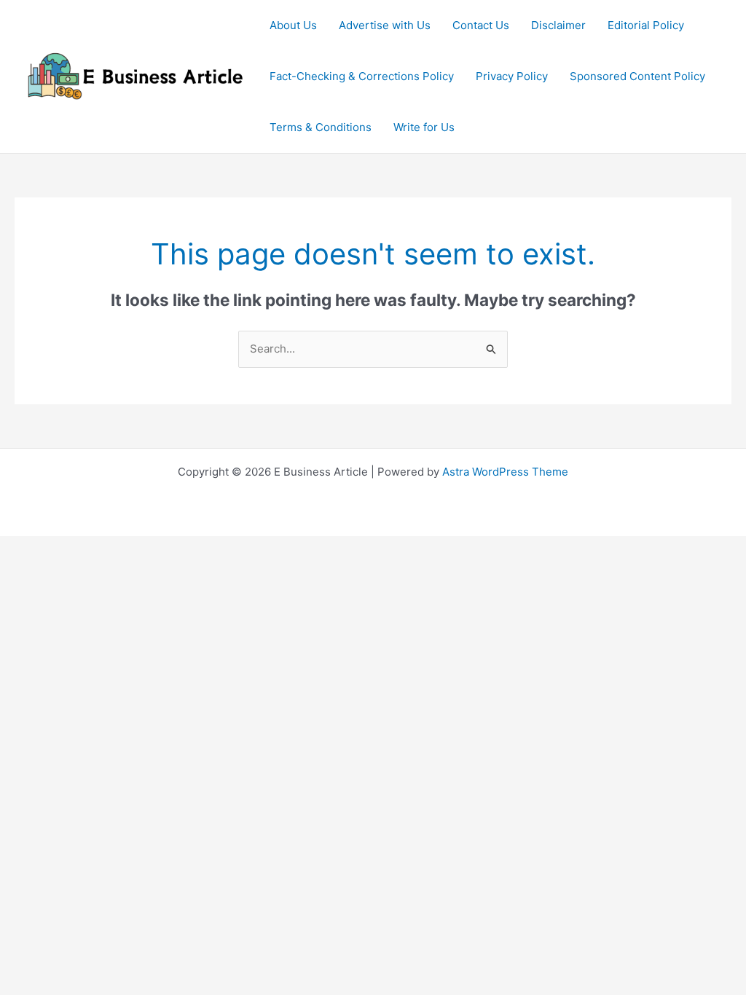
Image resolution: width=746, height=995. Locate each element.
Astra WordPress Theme (505, 472)
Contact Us (480, 25)
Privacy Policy (512, 76)
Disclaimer (558, 25)
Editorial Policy (646, 25)
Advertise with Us (385, 25)
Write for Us (424, 127)
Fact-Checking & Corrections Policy (362, 76)
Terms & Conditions (321, 127)
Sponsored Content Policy (637, 76)
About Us (293, 25)
